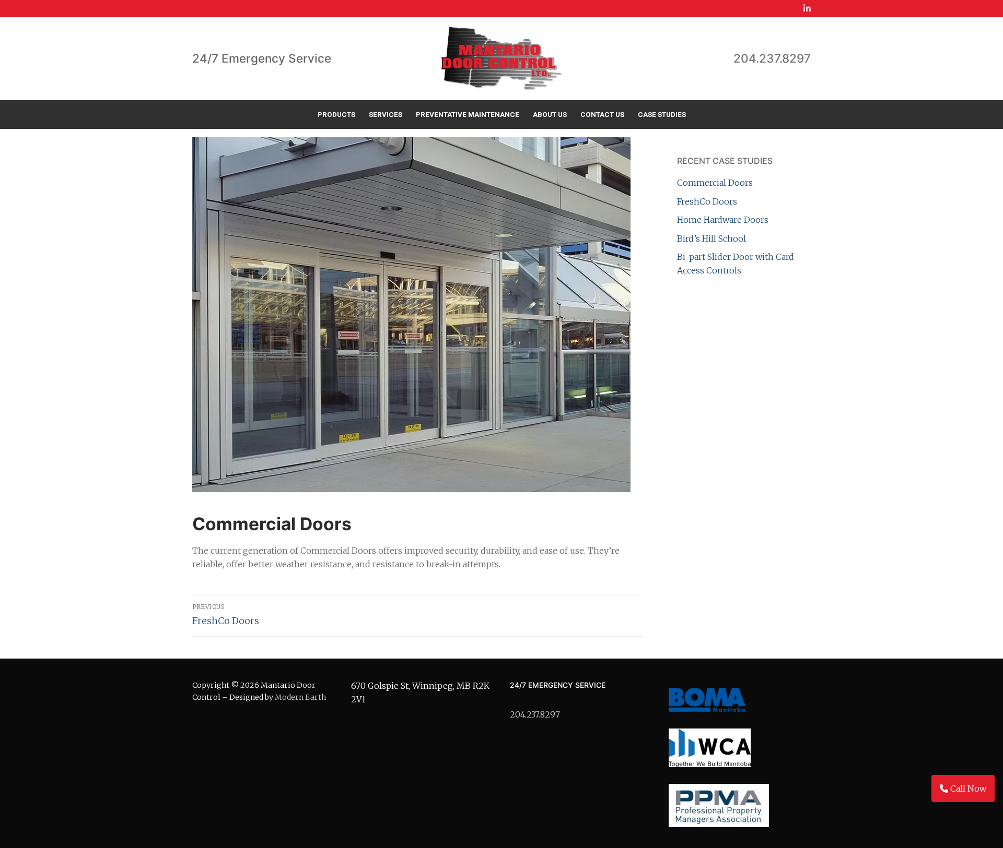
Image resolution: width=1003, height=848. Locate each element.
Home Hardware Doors (722, 219)
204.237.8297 (772, 58)
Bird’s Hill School (711, 238)
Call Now (967, 788)
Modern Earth (300, 697)
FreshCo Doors (707, 201)
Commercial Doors (715, 182)
